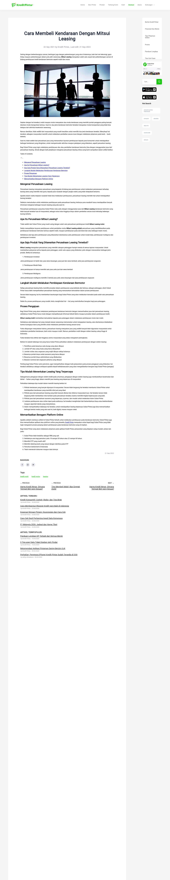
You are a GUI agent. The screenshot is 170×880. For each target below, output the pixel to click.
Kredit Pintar (69, 422)
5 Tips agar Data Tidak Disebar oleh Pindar (39, 542)
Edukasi (131, 5)
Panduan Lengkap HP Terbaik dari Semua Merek (41, 536)
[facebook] (22, 466)
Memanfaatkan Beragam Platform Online (38, 179)
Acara (140, 5)
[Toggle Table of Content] (21, 158)
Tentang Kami (113, 5)
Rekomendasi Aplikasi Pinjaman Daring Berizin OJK (42, 548)
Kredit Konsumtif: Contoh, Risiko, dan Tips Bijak (41, 500)
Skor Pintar (92, 5)
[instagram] (28, 466)
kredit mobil (24, 476)
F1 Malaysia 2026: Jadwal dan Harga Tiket (38, 524)
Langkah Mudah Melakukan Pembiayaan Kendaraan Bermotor (46, 170)
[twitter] (33, 466)
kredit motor (36, 476)
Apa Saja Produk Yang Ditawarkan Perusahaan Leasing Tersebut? (47, 168)
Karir (123, 5)
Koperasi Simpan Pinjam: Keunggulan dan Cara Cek (43, 512)
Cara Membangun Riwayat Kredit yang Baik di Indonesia (44, 506)
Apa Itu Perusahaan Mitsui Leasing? (36, 165)
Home (82, 5)
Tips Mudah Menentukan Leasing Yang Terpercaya (42, 176)
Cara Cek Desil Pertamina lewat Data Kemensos (41, 518)
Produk (102, 5)
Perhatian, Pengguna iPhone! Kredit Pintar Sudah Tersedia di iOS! (48, 554)
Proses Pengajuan (30, 173)
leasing (45, 476)
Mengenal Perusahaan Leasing (35, 162)
